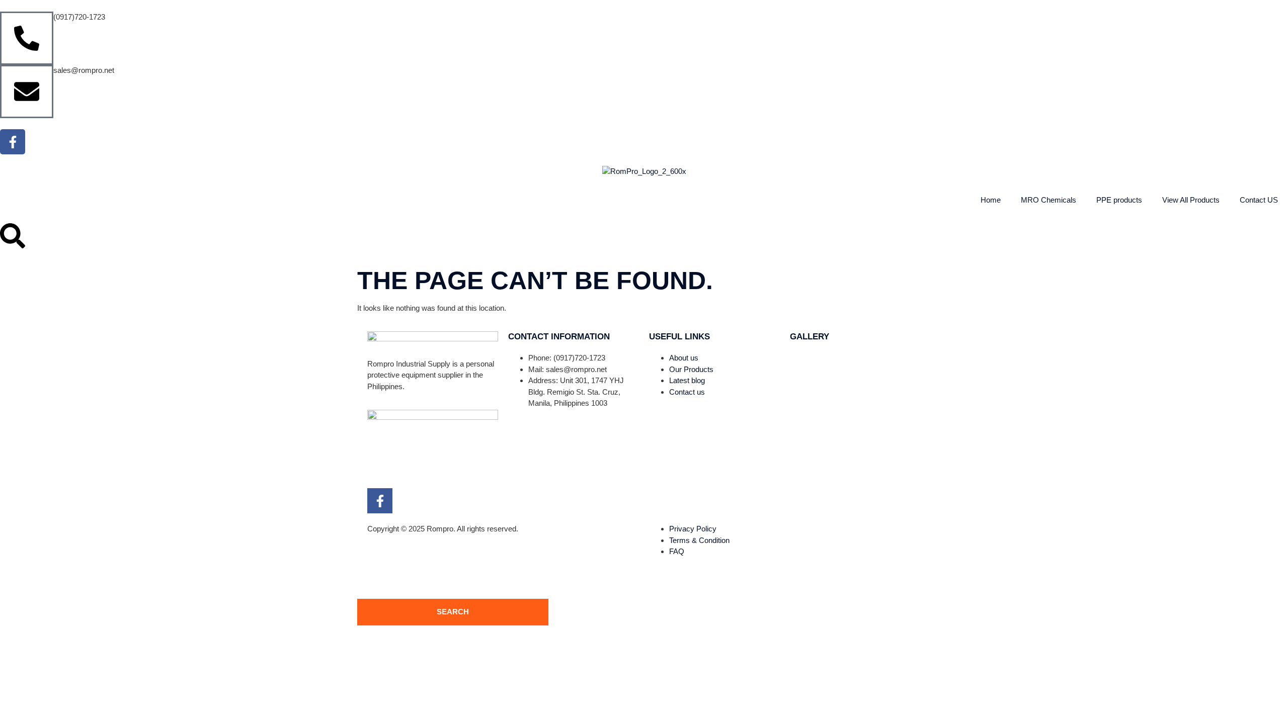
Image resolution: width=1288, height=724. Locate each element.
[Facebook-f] (12, 141)
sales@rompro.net (83, 70)
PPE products (1119, 200)
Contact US (1259, 200)
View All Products (1191, 200)
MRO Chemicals (1048, 200)
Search (453, 611)
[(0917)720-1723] (26, 38)
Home (991, 200)
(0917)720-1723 (79, 17)
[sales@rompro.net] (26, 91)
